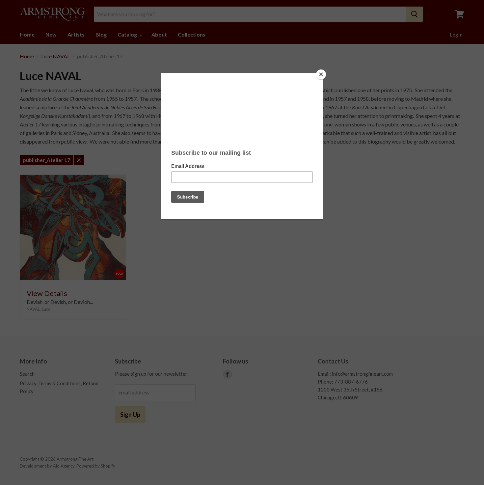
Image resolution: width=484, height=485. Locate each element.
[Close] (321, 74)
